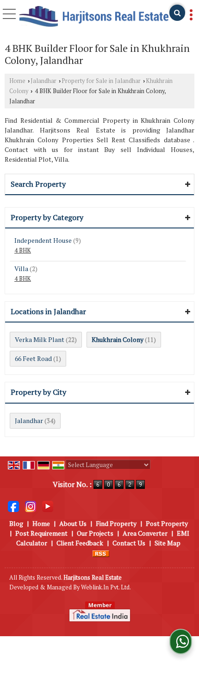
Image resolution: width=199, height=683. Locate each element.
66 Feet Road (33, 358)
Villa (21, 268)
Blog (16, 523)
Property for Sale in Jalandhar (101, 81)
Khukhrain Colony (117, 339)
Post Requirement (41, 533)
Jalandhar (43, 81)
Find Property (116, 523)
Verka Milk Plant (39, 339)
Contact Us (128, 542)
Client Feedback (79, 542)
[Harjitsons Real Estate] (93, 17)
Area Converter (145, 533)
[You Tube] (47, 505)
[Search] (177, 13)
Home (17, 81)
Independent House (43, 240)
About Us (73, 523)
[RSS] (101, 552)
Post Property (167, 523)
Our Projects (95, 533)
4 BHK (22, 250)
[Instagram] (30, 505)
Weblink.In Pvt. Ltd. (106, 587)
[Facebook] (13, 505)
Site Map (167, 542)
